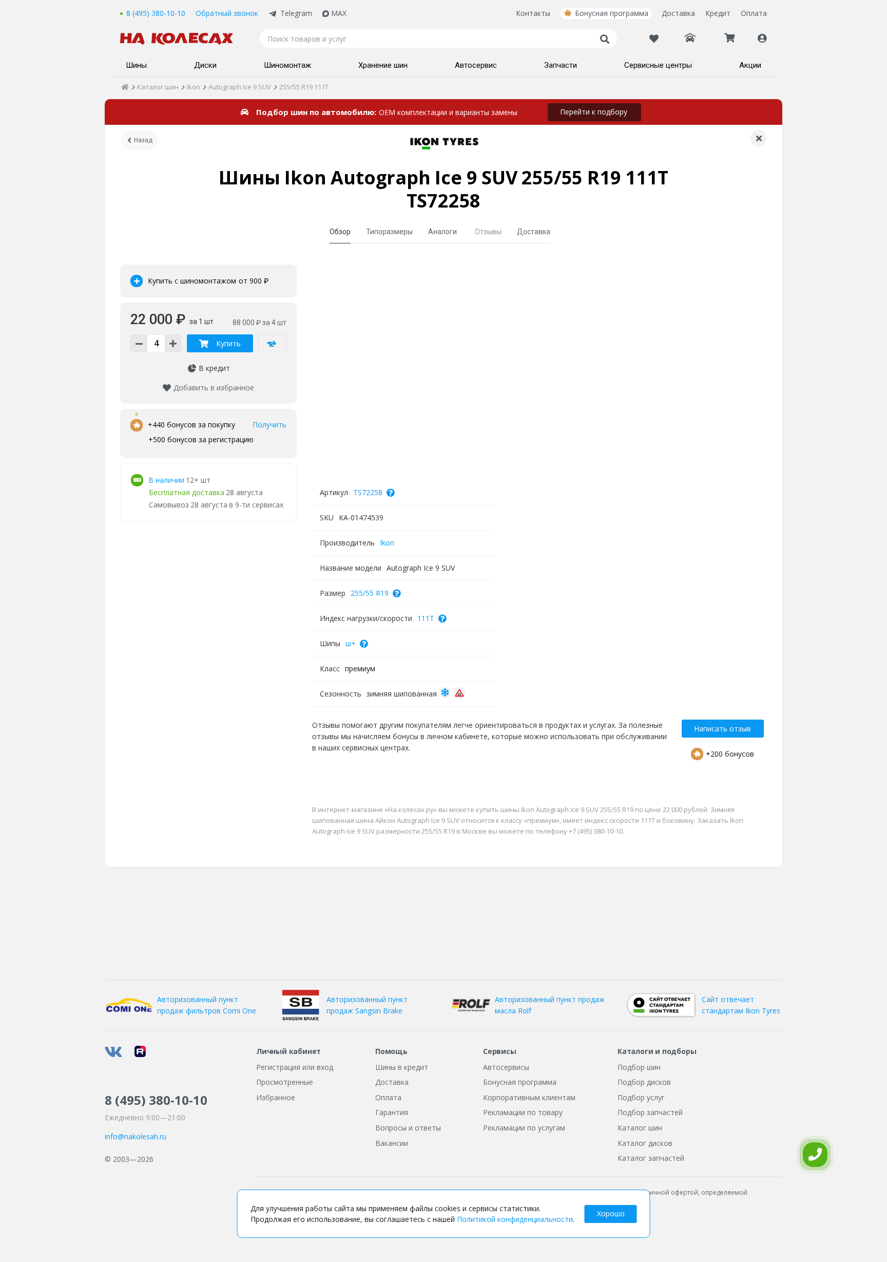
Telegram (296, 13)
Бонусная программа (611, 13)
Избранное (275, 1097)
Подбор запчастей (650, 1112)
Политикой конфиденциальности (515, 1219)
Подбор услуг (641, 1097)
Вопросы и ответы (408, 1128)
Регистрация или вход (294, 1067)
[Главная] (125, 86)
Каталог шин (640, 1128)
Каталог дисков (645, 1143)
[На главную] (181, 39)
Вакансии (391, 1143)
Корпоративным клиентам (529, 1097)
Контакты (533, 13)
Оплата (754, 13)
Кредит (717, 13)
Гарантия (391, 1112)
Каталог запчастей (651, 1158)
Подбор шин (639, 1067)
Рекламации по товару (523, 1112)
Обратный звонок (227, 13)
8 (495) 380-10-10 (155, 13)
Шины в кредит (401, 1067)
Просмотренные (284, 1082)
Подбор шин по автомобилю (315, 112)
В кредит (214, 368)
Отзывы (488, 232)
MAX (338, 13)
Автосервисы (506, 1067)
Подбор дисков (644, 1082)
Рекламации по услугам (524, 1128)
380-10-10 (156, 1099)
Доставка (678, 13)
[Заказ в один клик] (272, 343)
